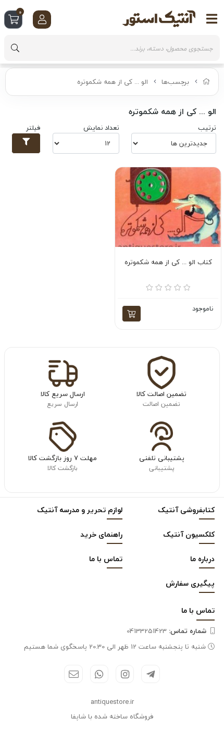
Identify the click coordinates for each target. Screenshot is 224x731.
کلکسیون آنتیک (189, 534)
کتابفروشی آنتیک (186, 509)
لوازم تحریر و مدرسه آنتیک (79, 509)
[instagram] (125, 674)
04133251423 (166, 631)
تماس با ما (105, 558)
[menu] (212, 18)
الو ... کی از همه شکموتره (112, 82)
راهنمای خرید (101, 534)
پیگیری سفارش (190, 583)
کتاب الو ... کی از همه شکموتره (168, 262)
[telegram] (150, 674)
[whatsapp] (99, 674)
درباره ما (202, 558)
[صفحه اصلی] (206, 82)
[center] (15, 48)
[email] (73, 674)
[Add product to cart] (131, 313)
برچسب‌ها (175, 82)
